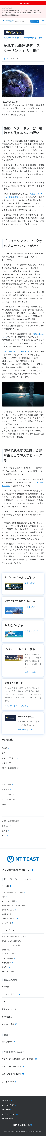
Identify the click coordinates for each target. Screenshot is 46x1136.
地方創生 (5, 967)
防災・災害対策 (7, 958)
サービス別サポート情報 (11, 1066)
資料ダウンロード (9, 1009)
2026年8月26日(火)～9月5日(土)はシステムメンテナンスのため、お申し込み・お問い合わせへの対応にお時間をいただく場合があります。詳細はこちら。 (21, 13)
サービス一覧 (6, 923)
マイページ (34, 21)
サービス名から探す (9, 918)
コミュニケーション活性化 (11, 945)
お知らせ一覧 (7, 1042)
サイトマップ (6, 1100)
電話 (3, 897)
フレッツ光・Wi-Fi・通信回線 (12, 892)
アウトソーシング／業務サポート (13, 905)
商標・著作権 (6, 1109)
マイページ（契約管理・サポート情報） (18, 1059)
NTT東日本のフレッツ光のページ (17, 351)
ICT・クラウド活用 (8, 901)
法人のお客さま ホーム (16, 869)
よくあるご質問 (8, 1082)
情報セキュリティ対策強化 (11, 941)
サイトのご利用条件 (8, 1105)
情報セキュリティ (8, 910)
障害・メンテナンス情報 (11, 1074)
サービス (5, 886)
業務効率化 (6, 950)
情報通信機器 (6, 914)
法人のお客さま (19, 21)
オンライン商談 (8, 1024)
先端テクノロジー (8, 971)
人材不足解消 (6, 963)
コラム (4, 1002)
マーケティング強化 (9, 954)
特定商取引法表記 (7, 1118)
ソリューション (8, 930)
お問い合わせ (7, 1017)
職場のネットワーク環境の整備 (13, 937)
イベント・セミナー (10, 994)
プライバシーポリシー (9, 1114)
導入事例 (5, 987)
